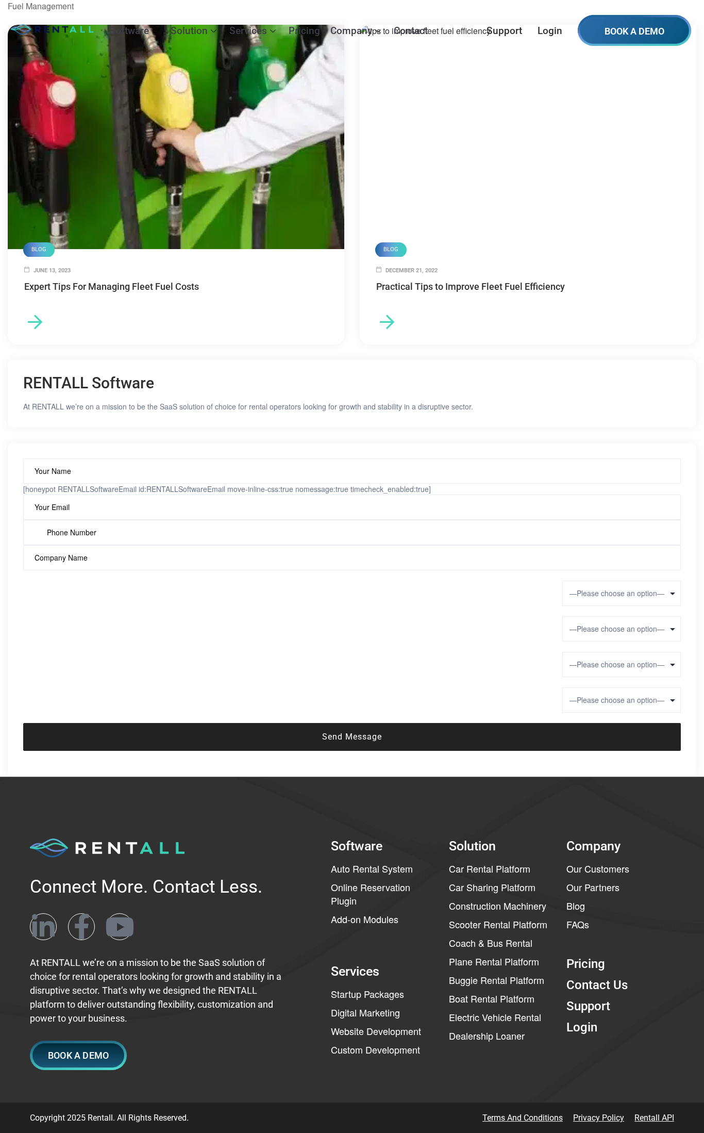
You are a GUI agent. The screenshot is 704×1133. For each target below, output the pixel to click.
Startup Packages (367, 993)
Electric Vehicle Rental (495, 1017)
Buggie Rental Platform (496, 980)
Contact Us (597, 985)
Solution (189, 31)
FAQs (577, 924)
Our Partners (592, 887)
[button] (78, 1055)
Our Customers (597, 868)
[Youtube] (119, 926)
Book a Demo (634, 31)
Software (129, 31)
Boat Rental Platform (491, 998)
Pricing (304, 31)
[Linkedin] (43, 926)
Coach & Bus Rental (490, 942)
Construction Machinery (497, 905)
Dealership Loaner (487, 1035)
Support (504, 31)
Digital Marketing (365, 1012)
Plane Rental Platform (494, 961)
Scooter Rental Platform (498, 924)
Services (248, 31)
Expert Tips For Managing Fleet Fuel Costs (111, 286)
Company (351, 31)
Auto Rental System (372, 868)
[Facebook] (81, 926)
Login (550, 31)
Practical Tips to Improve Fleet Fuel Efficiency (470, 286)
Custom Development (375, 1049)
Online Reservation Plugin (370, 893)
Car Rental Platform (489, 868)
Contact (411, 31)
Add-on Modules (364, 919)
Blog (575, 905)
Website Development (376, 1031)
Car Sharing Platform (492, 887)
